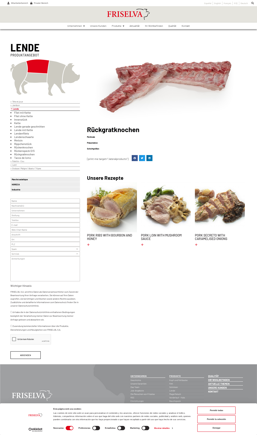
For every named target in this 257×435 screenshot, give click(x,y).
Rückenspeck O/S (24, 150)
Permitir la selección (216, 419)
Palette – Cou (18, 161)
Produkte (116, 25)
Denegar (216, 428)
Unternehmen (74, 25)
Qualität (172, 25)
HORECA (16, 184)
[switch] (96, 428)
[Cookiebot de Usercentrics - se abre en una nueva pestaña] (35, 430)
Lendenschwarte (24, 136)
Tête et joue (17, 101)
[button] (252, 3)
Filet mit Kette (22, 112)
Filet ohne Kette (23, 116)
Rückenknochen (23, 147)
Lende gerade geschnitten (29, 126)
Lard (14, 164)
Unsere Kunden (98, 25)
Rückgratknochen (24, 154)
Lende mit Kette (23, 130)
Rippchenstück (23, 143)
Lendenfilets (21, 133)
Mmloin (18, 140)
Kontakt (186, 25)
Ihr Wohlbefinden (154, 25)
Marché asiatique (20, 179)
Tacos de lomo (22, 157)
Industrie (16, 189)
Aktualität (135, 25)
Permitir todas (216, 410)
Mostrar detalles (162, 428)
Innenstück (20, 119)
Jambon (16, 105)
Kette (17, 123)
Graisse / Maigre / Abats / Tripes (26, 168)
